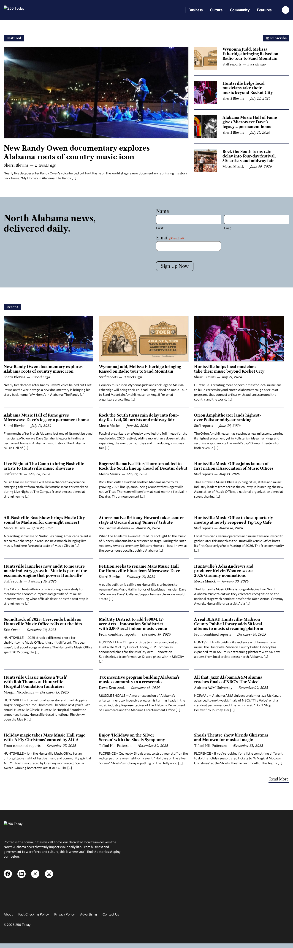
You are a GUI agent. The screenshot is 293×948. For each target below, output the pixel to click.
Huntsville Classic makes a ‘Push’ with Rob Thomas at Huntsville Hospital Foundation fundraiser (35, 682)
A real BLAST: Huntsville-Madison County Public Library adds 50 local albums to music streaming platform (228, 624)
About (8, 914)
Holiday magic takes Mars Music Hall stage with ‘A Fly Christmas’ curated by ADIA (44, 737)
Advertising (88, 914)
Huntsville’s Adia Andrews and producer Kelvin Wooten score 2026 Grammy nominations (223, 571)
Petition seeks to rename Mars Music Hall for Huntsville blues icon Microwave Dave (139, 568)
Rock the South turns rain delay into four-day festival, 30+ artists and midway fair (249, 156)
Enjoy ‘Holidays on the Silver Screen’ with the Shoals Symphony (132, 737)
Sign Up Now (175, 266)
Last (227, 228)
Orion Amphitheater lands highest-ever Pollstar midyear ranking (227, 417)
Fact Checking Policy (33, 914)
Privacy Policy (64, 914)
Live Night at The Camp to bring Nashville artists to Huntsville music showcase (44, 466)
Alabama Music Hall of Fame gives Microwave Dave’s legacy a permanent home (249, 122)
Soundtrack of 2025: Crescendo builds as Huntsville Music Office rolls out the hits (43, 621)
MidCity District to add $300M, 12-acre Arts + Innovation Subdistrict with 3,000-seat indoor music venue (133, 624)
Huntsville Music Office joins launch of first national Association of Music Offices (234, 466)
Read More (279, 779)
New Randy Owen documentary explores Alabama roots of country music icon (77, 152)
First (159, 228)
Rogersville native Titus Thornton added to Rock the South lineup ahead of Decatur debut (143, 466)
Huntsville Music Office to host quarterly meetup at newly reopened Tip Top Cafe (233, 520)
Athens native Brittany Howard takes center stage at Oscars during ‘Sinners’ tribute (141, 520)
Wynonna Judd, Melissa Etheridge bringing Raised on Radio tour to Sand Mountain (250, 54)
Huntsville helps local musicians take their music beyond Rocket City (247, 88)
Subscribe (278, 38)
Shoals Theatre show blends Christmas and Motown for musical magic (231, 737)
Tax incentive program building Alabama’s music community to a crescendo (139, 679)
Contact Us (111, 914)
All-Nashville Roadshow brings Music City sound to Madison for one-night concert (44, 520)
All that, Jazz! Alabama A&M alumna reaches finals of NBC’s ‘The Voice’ (228, 679)
